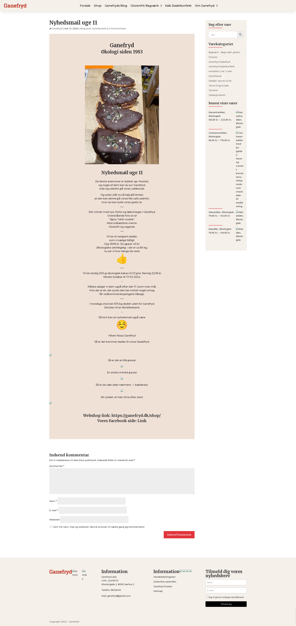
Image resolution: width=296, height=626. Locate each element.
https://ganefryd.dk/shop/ (136, 415)
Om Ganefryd (204, 6)
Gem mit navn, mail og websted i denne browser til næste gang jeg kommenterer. (99, 527)
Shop (97, 6)
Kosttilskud (215, 76)
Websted (54, 519)
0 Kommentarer (117, 28)
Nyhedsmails (99, 28)
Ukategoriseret (217, 95)
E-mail (53, 510)
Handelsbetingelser (164, 577)
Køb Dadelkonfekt (178, 6)
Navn (53, 501)
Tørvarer (213, 90)
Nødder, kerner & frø (220, 80)
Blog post (85, 28)
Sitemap (158, 591)
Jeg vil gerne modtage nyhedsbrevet (226, 597)
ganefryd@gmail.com (119, 596)
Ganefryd (57, 28)
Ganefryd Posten (162, 586)
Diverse (213, 57)
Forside (85, 6)
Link (142, 420)
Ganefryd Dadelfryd (219, 62)
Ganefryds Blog (116, 6)
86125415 (116, 590)
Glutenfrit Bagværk (145, 6)
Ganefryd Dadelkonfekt (222, 66)
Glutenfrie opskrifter (164, 581)
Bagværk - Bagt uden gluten (224, 52)
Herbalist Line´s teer (220, 71)
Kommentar (56, 466)
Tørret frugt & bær (219, 85)
